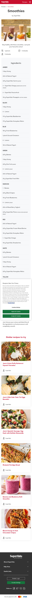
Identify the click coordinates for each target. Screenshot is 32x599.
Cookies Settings (16, 307)
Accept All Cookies (16, 316)
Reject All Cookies (16, 311)
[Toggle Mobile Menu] (30, 2)
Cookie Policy (11, 302)
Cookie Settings (16, 582)
